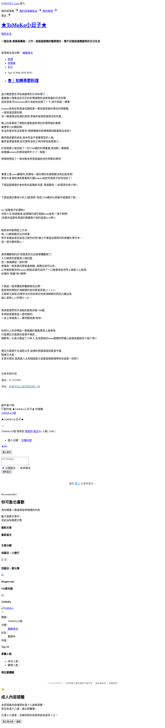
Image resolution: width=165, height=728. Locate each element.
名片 (10, 67)
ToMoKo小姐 (8, 413)
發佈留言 (7, 472)
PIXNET (58, 683)
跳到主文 (6, 33)
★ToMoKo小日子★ (24, 25)
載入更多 (7, 452)
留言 (36, 431)
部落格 (11, 63)
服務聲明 (113, 683)
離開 (18, 721)
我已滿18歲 (8, 721)
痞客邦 (29, 431)
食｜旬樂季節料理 (23, 80)
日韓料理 (26, 440)
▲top (4, 446)
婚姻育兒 (28, 52)
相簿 (10, 59)
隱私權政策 (100, 683)
